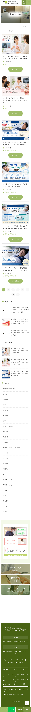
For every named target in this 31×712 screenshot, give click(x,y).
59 (13, 294)
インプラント (7, 506)
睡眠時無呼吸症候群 (10, 150)
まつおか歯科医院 (8, 426)
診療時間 (19, 709)
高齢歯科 (6, 399)
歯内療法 (6, 501)
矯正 (6, 64)
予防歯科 (6, 442)
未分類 (5, 511)
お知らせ (6, 410)
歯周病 (5, 490)
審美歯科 (6, 463)
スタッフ (6, 453)
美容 (4, 495)
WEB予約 (4, 709)
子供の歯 (6, 431)
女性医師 (6, 458)
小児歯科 (6, 415)
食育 (4, 421)
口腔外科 (6, 437)
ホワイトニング (7, 479)
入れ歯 (5, 394)
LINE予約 (12, 709)
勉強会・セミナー (8, 485)
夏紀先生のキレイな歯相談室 (11, 447)
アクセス (27, 709)
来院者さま (6, 469)
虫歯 (4, 405)
